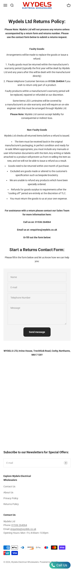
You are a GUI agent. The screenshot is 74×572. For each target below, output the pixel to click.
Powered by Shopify (49, 562)
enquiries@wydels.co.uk (23, 529)
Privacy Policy (10, 498)
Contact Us (9, 486)
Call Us (61, 565)
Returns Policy (11, 504)
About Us (8, 492)
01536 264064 (43, 222)
